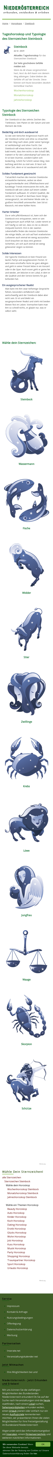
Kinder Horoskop (16, 1216)
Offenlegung (14, 1323)
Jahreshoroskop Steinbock (22, 1197)
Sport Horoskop (16, 1264)
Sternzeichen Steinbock (17, 1181)
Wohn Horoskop (16, 1236)
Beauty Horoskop (17, 1209)
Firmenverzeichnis (36, 1434)
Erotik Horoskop (16, 1228)
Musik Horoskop (16, 1248)
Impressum (13, 1306)
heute (47, 1400)
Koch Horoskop (16, 1220)
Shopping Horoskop (18, 1256)
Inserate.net (13, 1350)
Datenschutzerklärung (19, 1329)
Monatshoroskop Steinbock (22, 1193)
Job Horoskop (15, 1240)
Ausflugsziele (17, 1414)
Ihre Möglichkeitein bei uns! (22, 1372)
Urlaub (13, 1410)
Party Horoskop (16, 1252)
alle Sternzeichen (11, 1177)
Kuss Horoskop (15, 1244)
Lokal (32, 1403)
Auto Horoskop (15, 1213)
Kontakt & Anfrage (17, 1311)
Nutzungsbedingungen (20, 1317)
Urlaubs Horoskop (17, 1268)
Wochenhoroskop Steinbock (23, 1189)
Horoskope (16, 23)
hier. (36, 1453)
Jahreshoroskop (23, 99)
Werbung (12, 1335)
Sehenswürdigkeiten (13, 1407)
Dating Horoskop (17, 1224)
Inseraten (11, 1434)
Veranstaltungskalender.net (22, 1356)
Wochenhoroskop (24, 90)
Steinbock (29, 23)
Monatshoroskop (23, 95)
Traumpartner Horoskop (21, 1260)
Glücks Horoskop (16, 1232)
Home (5, 23)
